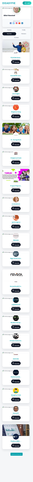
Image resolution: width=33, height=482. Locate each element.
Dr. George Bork (16, 140)
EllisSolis (16, 240)
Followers (23, 33)
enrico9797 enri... (15, 75)
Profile (23, 30)
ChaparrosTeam (15, 158)
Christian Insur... (15, 57)
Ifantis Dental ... (16, 377)
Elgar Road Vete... (16, 258)
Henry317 (16, 413)
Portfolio (16, 37)
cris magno (16, 94)
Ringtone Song (16, 112)
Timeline (9, 30)
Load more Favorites (16, 454)
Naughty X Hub (16, 395)
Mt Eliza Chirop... (16, 322)
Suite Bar (16, 359)
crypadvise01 (16, 304)
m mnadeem (16, 204)
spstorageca (16, 222)
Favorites (9, 33)
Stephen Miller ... (16, 441)
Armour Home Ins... (16, 341)
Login (27, 3)
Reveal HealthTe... (16, 286)
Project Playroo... (16, 186)
